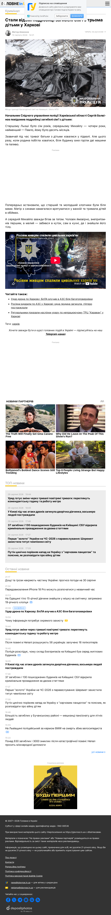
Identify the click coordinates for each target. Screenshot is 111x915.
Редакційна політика (15, 866)
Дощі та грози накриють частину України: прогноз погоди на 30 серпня (50, 579)
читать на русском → (95, 31)
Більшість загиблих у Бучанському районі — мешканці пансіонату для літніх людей (53, 716)
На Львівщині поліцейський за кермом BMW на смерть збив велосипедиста (53, 727)
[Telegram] (20, 900)
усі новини (97, 752)
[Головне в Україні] (15, 4)
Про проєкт (11, 857)
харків (16, 323)
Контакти (9, 862)
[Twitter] (14, 900)
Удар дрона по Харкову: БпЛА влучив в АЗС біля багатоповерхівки (52, 298)
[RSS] (38, 900)
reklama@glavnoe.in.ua (22, 887)
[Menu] (107, 3)
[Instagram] (26, 900)
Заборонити (62, 16)
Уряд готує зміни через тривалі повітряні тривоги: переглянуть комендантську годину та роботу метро (46, 630)
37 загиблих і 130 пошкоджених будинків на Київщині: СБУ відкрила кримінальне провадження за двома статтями (48, 677)
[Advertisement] (55, 176)
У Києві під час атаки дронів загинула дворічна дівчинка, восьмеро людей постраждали (53, 665)
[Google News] (32, 900)
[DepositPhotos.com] (19, 909)
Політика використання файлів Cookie (23, 876)
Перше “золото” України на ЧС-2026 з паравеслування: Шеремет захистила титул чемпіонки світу (53, 690)
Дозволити (77, 16)
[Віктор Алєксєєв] (8, 35)
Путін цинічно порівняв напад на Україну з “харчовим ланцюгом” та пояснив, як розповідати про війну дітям (55, 703)
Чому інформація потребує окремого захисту (34, 619)
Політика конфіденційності (18, 871)
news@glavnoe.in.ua (20, 882)
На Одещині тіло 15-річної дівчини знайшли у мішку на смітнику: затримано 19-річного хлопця (53, 599)
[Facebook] (8, 900)
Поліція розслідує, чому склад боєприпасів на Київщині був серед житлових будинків (54, 652)
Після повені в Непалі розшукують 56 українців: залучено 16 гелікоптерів (51, 641)
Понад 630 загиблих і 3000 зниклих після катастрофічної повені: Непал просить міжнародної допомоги (50, 741)
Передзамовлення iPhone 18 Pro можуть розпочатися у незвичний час (50, 588)
